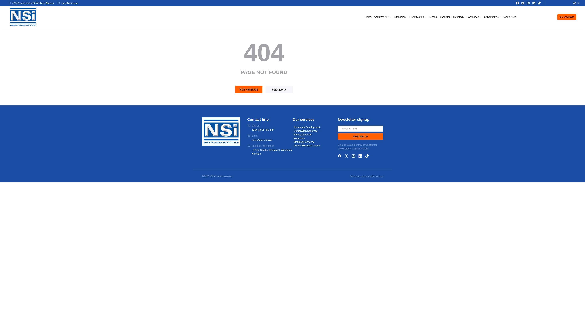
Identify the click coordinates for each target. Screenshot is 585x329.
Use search (279, 89)
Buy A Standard (567, 17)
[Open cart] (574, 3)
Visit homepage (248, 89)
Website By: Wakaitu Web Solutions (366, 176)
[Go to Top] (579, 323)
